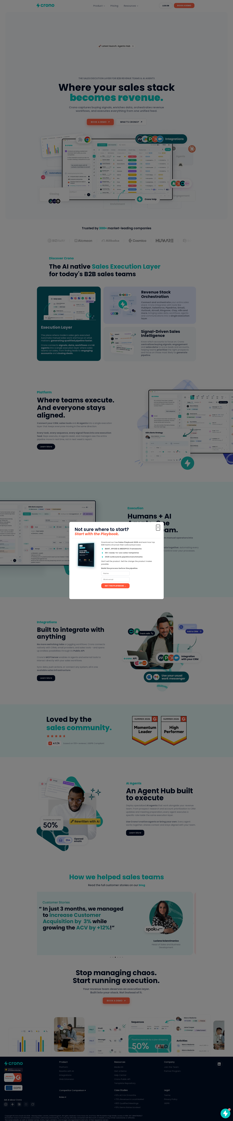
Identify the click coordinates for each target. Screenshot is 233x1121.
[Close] (158, 527)
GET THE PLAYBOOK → (115, 586)
